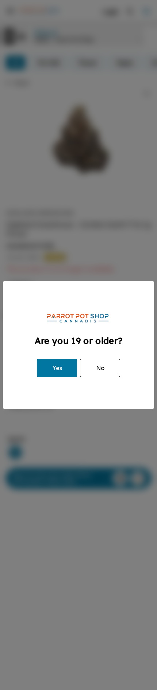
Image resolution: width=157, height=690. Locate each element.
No (100, 368)
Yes (57, 368)
